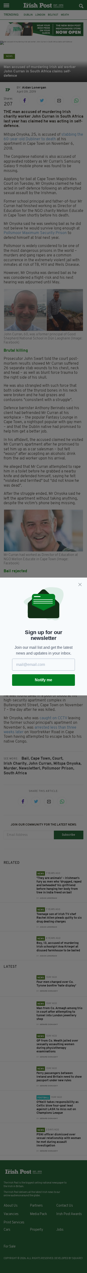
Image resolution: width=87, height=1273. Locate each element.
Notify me (43, 680)
